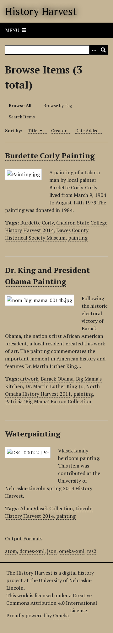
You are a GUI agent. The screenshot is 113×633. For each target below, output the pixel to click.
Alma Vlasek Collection (46, 508)
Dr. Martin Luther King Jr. (54, 386)
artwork (29, 378)
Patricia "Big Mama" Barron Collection (48, 401)
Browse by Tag (57, 105)
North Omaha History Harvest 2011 (52, 390)
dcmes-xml (32, 551)
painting (78, 237)
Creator (59, 130)
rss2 (91, 551)
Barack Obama (57, 378)
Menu (12, 30)
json (51, 551)
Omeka (61, 615)
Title (33, 130)
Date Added (87, 130)
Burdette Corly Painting (50, 155)
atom (11, 551)
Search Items (22, 117)
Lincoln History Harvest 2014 (49, 512)
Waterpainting (33, 434)
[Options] (94, 50)
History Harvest (41, 11)
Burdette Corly (37, 222)
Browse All (20, 105)
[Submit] (103, 50)
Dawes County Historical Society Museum (47, 234)
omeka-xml (71, 551)
